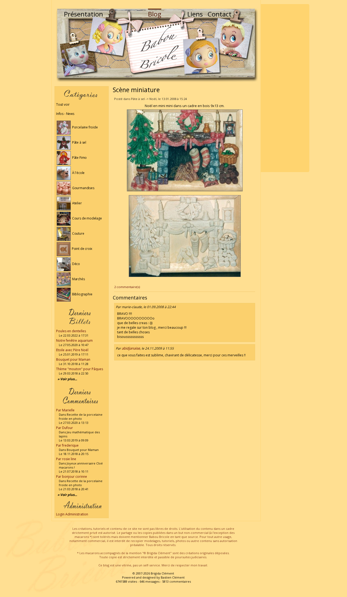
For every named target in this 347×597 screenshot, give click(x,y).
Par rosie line (66, 459)
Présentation (83, 13)
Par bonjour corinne (71, 476)
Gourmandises (82, 188)
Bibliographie (81, 294)
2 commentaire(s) (127, 287)
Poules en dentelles (71, 331)
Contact (220, 13)
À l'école (78, 172)
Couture (77, 233)
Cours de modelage (86, 218)
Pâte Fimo (79, 157)
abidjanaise (131, 348)
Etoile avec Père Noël (72, 350)
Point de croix (81, 248)
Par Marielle (65, 410)
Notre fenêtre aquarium (74, 340)
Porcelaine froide (84, 127)
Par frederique (67, 445)
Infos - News (65, 113)
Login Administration (72, 514)
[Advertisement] (285, 88)
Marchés (78, 279)
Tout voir (62, 104)
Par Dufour (64, 427)
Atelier (76, 203)
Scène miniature (136, 89)
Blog (154, 13)
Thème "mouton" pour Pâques (79, 369)
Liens (195, 13)
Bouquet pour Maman (73, 359)
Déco (75, 264)
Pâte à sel (78, 142)
